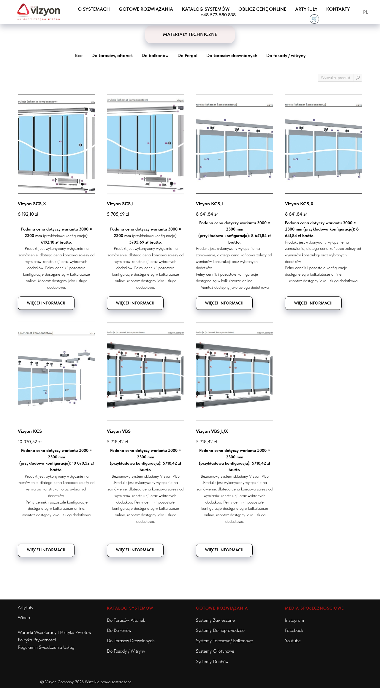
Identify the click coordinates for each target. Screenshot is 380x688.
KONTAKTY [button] (338, 9)
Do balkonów (119, 630)
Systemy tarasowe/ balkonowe (224, 640)
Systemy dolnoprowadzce (220, 630)
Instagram (294, 620)
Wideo (24, 617)
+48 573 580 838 (218, 15)
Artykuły (306, 9)
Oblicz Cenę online (262, 9)
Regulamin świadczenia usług (46, 647)
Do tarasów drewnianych (131, 640)
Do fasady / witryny (126, 651)
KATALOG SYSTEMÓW (130, 608)
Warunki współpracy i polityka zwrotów (54, 632)
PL (365, 12)
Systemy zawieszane (215, 620)
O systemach (94, 9)
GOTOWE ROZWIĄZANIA (146, 9)
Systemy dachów (212, 661)
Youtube (293, 640)
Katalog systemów (205, 9)
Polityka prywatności (37, 640)
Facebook (294, 630)
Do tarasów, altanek (126, 620)
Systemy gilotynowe (215, 651)
